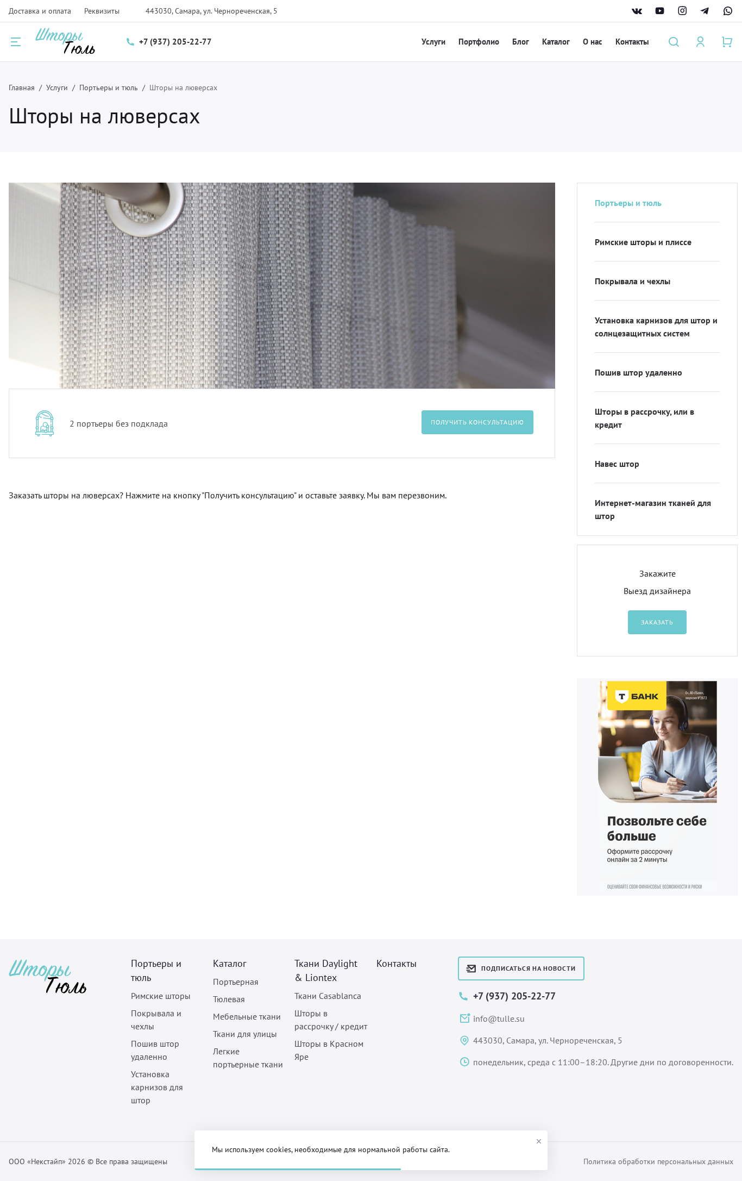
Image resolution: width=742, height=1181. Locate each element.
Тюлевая (229, 998)
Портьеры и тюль (108, 87)
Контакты (632, 41)
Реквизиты (102, 11)
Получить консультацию (477, 422)
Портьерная (236, 981)
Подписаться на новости (528, 968)
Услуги (433, 41)
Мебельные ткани (247, 1016)
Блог (520, 41)
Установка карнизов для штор (157, 1086)
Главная (22, 87)
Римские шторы (161, 995)
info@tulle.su (499, 1018)
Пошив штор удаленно (638, 372)
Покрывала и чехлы (632, 281)
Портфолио (478, 41)
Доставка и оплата (40, 11)
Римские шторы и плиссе (643, 241)
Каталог (556, 41)
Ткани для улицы (245, 1033)
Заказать (657, 622)
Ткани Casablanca (327, 995)
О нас (592, 41)
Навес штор (617, 463)
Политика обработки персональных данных (658, 1161)
